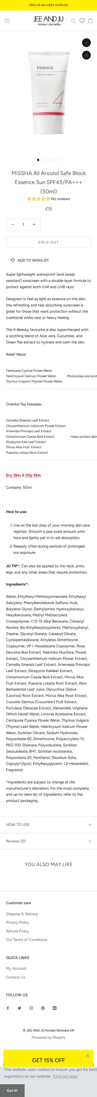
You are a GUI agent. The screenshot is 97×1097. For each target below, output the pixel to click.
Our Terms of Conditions (26, 939)
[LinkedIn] (54, 1008)
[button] (39, 199)
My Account (16, 968)
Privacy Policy (17, 922)
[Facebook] (8, 1008)
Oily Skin (33, 475)
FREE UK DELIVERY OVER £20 (48, 5)
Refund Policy (17, 931)
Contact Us (15, 977)
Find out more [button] (65, 1076)
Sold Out (48, 242)
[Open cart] (90, 20)
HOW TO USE (18, 824)
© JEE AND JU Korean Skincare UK (48, 1030)
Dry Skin (13, 475)
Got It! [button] (12, 1090)
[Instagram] (31, 1008)
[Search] (73, 21)
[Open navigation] (6, 21)
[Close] (88, 1055)
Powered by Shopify (49, 1037)
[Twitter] (19, 1008)
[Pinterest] (43, 1008)
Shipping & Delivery (22, 914)
